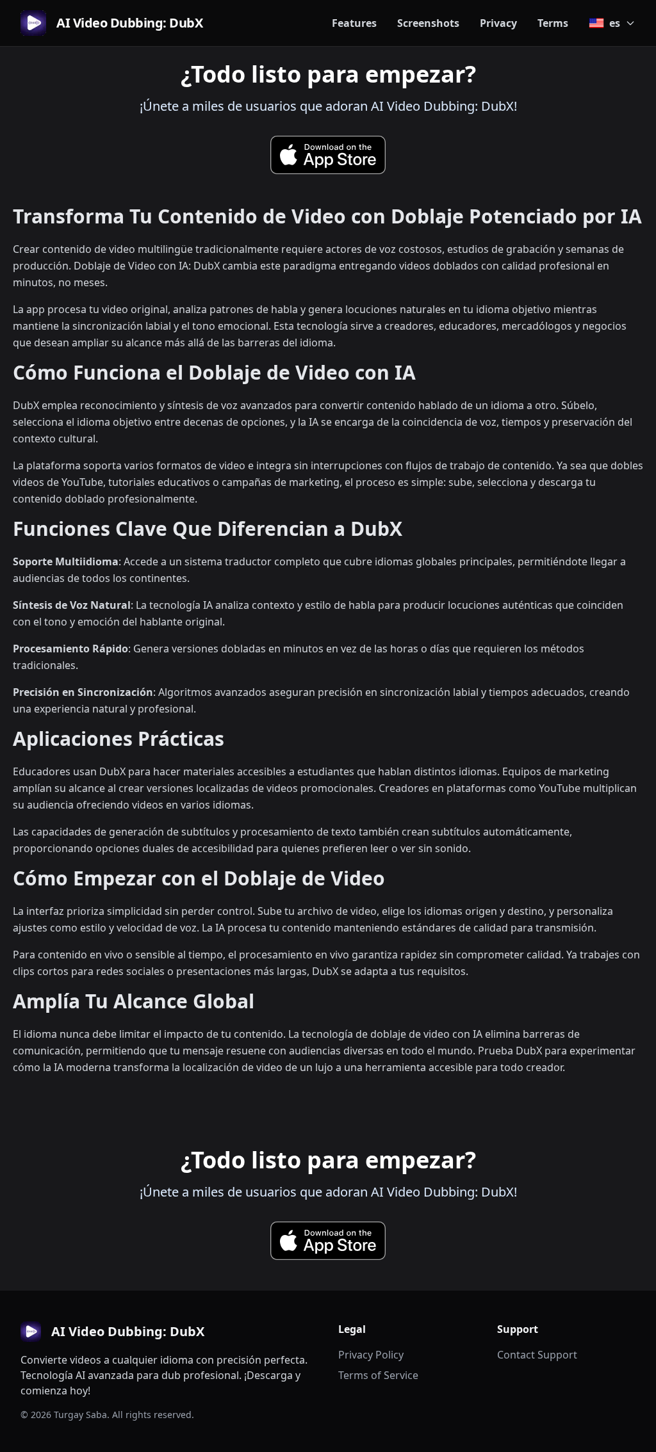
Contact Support (537, 1355)
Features (354, 23)
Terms (552, 23)
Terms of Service (378, 1375)
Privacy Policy (371, 1355)
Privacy (498, 23)
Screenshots (428, 23)
